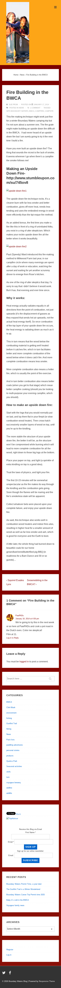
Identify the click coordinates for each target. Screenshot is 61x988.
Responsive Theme (47, 981)
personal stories (12, 750)
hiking (8, 729)
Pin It (18, 814)
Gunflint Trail (11, 723)
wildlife (9, 793)
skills (8, 772)
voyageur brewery (13, 782)
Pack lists (10, 740)
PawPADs (19, 615)
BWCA (31, 111)
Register (9, 950)
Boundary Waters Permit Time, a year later (24, 884)
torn (8, 777)
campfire (39, 111)
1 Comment (35, 108)
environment (11, 713)
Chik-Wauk (10, 707)
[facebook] (10, 974)
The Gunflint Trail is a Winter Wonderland (23, 889)
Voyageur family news (15, 905)
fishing (9, 718)
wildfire (9, 788)
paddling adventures (14, 745)
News (21, 108)
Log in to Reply (12, 638)
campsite (49, 111)
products (9, 756)
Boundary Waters (19, 111)
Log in (8, 955)
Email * (11, 842)
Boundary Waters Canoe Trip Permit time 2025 (25, 895)
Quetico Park (11, 761)
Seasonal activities (14, 766)
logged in (24, 661)
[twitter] (4, 974)
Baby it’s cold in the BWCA (17, 900)
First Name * (30, 832)
